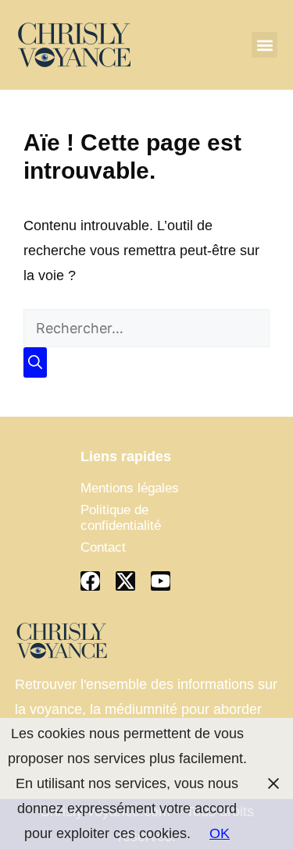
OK (219, 833)
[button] (264, 45)
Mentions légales (129, 488)
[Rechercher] (35, 362)
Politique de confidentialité (120, 518)
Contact (103, 547)
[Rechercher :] (146, 328)
